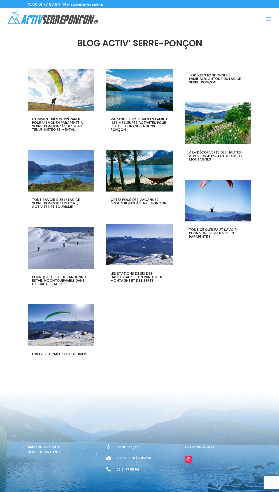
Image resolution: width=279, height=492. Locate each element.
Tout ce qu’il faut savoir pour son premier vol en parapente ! (213, 233)
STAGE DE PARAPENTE (44, 452)
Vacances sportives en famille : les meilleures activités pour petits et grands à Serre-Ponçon (139, 124)
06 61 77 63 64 (46, 4)
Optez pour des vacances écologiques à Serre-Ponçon (139, 201)
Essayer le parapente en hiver (59, 354)
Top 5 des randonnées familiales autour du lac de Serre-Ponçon (215, 79)
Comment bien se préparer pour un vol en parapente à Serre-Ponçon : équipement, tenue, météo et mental (58, 124)
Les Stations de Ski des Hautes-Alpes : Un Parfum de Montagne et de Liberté (137, 277)
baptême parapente (44, 447)
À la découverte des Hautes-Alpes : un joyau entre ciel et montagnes (216, 156)
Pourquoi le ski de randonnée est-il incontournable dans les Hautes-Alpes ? (59, 280)
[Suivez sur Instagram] (188, 459)
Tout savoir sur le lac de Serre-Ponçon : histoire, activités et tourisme (56, 203)
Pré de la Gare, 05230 (134, 458)
